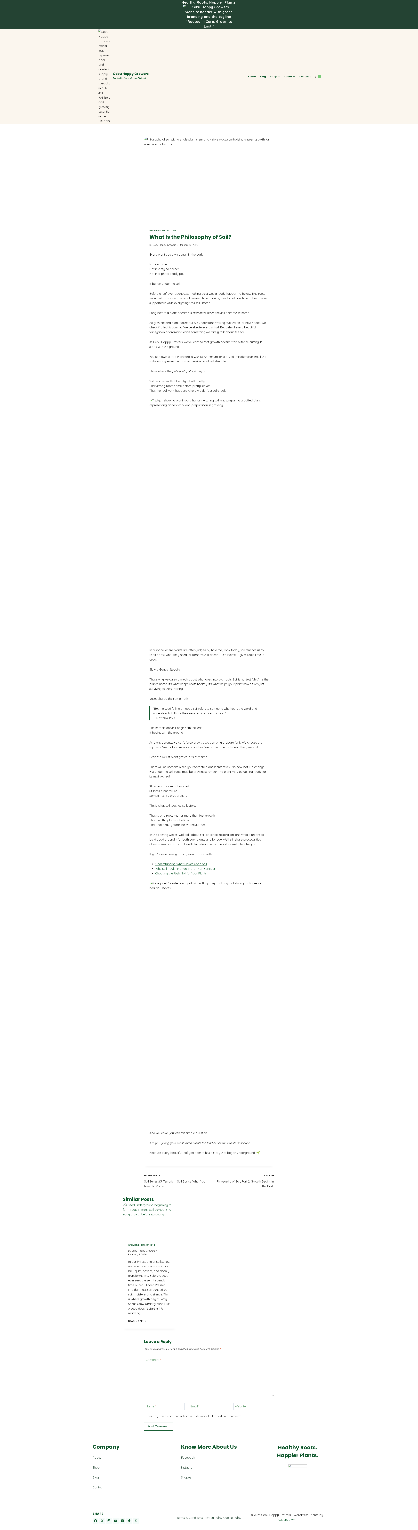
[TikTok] (129, 1521)
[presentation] (149, 1220)
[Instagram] (109, 1521)
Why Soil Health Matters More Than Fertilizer (185, 869)
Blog (263, 76)
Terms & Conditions (190, 1518)
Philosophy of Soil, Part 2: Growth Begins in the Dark (245, 1181)
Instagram (188, 1467)
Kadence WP (287, 1520)
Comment (153, 1360)
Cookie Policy (232, 1518)
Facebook (188, 1457)
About (97, 1457)
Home (252, 76)
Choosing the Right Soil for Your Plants (181, 873)
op (98, 1467)
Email (195, 1406)
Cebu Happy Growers (164, 245)
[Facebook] (95, 1521)
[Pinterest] (122, 1521)
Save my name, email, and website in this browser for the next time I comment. (195, 1416)
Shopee (186, 1477)
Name (151, 1406)
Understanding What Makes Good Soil (181, 864)
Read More (137, 1321)
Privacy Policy (213, 1518)
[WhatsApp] (136, 1521)
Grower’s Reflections (162, 230)
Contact (305, 76)
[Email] (116, 1521)
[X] (102, 1521)
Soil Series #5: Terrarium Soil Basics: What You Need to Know (174, 1181)
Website (240, 1406)
